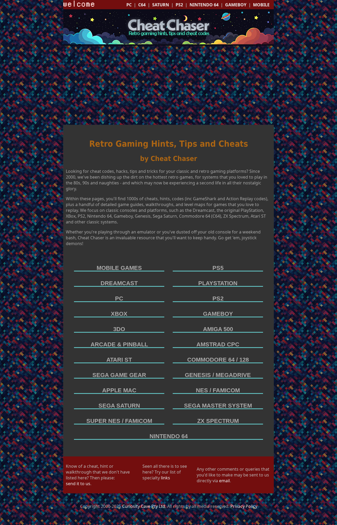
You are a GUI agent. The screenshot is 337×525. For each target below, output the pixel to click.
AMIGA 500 (218, 329)
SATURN (160, 5)
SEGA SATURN (119, 405)
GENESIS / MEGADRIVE (218, 375)
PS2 (179, 5)
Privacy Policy (243, 506)
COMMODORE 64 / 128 (218, 359)
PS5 (218, 268)
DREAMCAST (119, 283)
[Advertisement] (168, 85)
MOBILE (261, 5)
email (224, 481)
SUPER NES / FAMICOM (119, 421)
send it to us (78, 483)
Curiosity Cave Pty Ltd (143, 506)
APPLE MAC (119, 390)
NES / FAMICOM (218, 390)
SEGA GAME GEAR (119, 375)
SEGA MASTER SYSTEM (218, 405)
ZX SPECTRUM (218, 421)
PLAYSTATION (217, 283)
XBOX (119, 314)
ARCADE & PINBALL (119, 344)
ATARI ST (119, 359)
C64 (142, 5)
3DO (119, 329)
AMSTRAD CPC (217, 344)
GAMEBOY (235, 5)
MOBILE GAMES (119, 268)
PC (129, 5)
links (165, 478)
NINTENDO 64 (204, 5)
